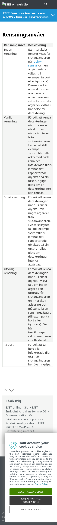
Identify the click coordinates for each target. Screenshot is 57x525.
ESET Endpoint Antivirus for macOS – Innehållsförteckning (25, 15)
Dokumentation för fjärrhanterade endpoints (23, 417)
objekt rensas (35, 63)
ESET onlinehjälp (17, 407)
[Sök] (46, 4)
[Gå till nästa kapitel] (11, 390)
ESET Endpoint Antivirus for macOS (26, 409)
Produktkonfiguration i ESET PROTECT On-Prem (25, 425)
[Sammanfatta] (49, 378)
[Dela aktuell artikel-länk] (32, 378)
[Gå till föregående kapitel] (5, 390)
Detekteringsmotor (19, 431)
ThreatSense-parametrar (23, 435)
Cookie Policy (41, 486)
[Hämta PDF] (41, 378)
